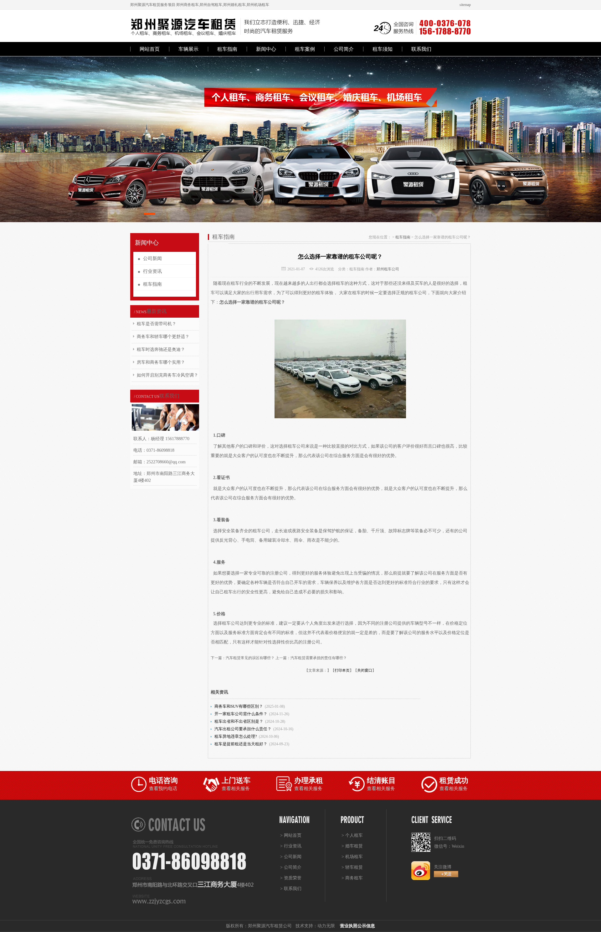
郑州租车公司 (388, 269)
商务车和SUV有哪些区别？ (238, 706)
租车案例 (305, 49)
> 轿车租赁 (352, 867)
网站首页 (150, 49)
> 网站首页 (290, 835)
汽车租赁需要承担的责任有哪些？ (318, 658)
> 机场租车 (352, 856)
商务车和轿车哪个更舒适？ (163, 336)
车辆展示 (188, 49)
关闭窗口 (364, 670)
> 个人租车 (352, 835)
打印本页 (342, 670)
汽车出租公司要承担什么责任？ (242, 728)
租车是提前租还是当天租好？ (240, 744)
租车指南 (227, 49)
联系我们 (421, 49)
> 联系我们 (290, 888)
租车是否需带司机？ (156, 323)
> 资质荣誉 (290, 878)
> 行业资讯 (290, 846)
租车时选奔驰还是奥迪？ (161, 349)
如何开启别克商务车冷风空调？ (167, 375)
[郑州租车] (300, 139)
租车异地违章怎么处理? (235, 736)
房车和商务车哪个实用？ (161, 362)
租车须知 (382, 49)
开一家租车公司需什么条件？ (240, 713)
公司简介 (344, 49)
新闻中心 (266, 49)
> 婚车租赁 (352, 846)
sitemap (465, 5)
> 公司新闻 (290, 856)
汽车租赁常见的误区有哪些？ (250, 658)
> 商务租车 (352, 878)
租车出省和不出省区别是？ (238, 721)
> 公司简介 (290, 867)
